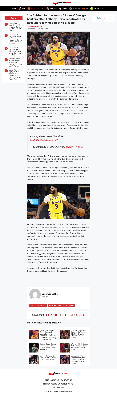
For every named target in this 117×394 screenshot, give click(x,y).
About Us (55, 380)
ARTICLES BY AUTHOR (38, 305)
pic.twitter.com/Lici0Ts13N (43, 140)
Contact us (66, 380)
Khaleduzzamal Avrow (61, 305)
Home (14, 8)
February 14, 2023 (73, 147)
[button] (103, 8)
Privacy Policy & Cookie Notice (58, 384)
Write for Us (58, 388)
